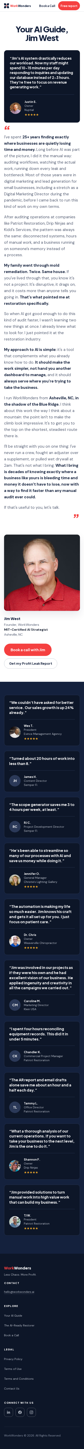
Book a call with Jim (28, 649)
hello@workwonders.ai (19, 1292)
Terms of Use (13, 1369)
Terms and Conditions (19, 1379)
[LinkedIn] (8, 1412)
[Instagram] (31, 1412)
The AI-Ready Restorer (19, 1325)
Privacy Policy (13, 1359)
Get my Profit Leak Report (30, 663)
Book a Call (47, 6)
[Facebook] (19, 1412)
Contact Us (11, 1388)
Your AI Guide (13, 1315)
